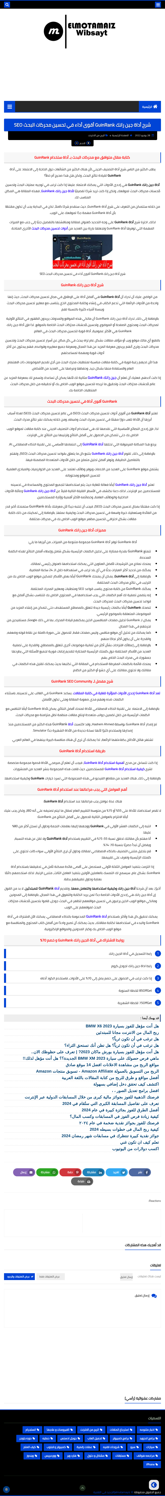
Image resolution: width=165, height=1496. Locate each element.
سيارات (150, 1447)
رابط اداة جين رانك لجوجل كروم (131, 966)
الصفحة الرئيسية (120, 135)
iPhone (150, 1464)
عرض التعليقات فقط (49, 1276)
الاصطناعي (54, 916)
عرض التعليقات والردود (18, 1276)
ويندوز (30, 1455)
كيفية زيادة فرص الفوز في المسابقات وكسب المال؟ (114, 1116)
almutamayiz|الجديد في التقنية (111, 1492)
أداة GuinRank (97, 206)
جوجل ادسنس (68, 1438)
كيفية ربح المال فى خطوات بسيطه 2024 (124, 1129)
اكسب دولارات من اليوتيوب (135, 1148)
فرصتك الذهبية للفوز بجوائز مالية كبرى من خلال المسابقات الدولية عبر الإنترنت (92, 1097)
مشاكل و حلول (95, 1455)
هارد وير (71, 1455)
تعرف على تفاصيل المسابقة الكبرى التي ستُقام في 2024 (110, 1103)
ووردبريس (50, 1455)
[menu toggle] (158, 5)
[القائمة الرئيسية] (9, 106)
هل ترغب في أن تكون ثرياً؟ (135, 1039)
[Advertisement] (82, 1362)
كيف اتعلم (30, 1447)
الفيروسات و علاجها (58, 1429)
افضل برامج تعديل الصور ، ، (135, 1090)
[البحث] (7, 5)
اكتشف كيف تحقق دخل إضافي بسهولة (126, 1084)
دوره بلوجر (25, 1438)
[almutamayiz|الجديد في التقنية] (82, 31)
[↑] (82, 1488)
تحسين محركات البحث (35, 297)
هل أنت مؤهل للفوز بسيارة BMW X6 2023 (122, 1026)
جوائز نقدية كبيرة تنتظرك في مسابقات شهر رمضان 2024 (110, 1136)
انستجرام (31, 1429)
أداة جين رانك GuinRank (111, 318)
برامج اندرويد (147, 1438)
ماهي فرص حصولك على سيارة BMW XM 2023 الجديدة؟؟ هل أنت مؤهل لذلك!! (91, 1058)
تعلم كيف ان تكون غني (139, 1142)
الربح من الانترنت (96, 135)
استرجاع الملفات (119, 1429)
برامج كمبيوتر (121, 1438)
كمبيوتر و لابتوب (56, 1447)
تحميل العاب (95, 1438)
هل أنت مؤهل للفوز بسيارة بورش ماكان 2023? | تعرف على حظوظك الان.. (95, 1052)
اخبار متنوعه (147, 1429)
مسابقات (120, 1455)
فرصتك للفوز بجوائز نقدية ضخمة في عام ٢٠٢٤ (119, 1123)
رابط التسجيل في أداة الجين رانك (130, 954)
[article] (45, 1223)
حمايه (46, 1438)
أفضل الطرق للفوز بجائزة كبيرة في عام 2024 (120, 1110)
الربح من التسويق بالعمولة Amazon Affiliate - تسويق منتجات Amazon (97, 1071)
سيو (132, 1447)
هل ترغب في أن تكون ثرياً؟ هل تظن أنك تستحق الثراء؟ (111, 1045)
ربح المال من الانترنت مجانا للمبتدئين (127, 1032)
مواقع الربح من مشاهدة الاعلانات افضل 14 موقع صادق (112, 1065)
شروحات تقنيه (111, 1447)
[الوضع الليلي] (154, 1485)
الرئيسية (147, 106)
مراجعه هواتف (146, 1455)
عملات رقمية (84, 1447)
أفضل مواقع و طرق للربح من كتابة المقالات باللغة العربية (110, 1077)
